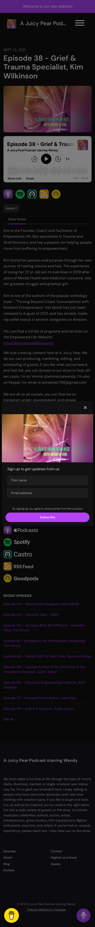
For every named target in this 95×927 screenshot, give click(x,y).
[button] (85, 408)
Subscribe (47, 517)
